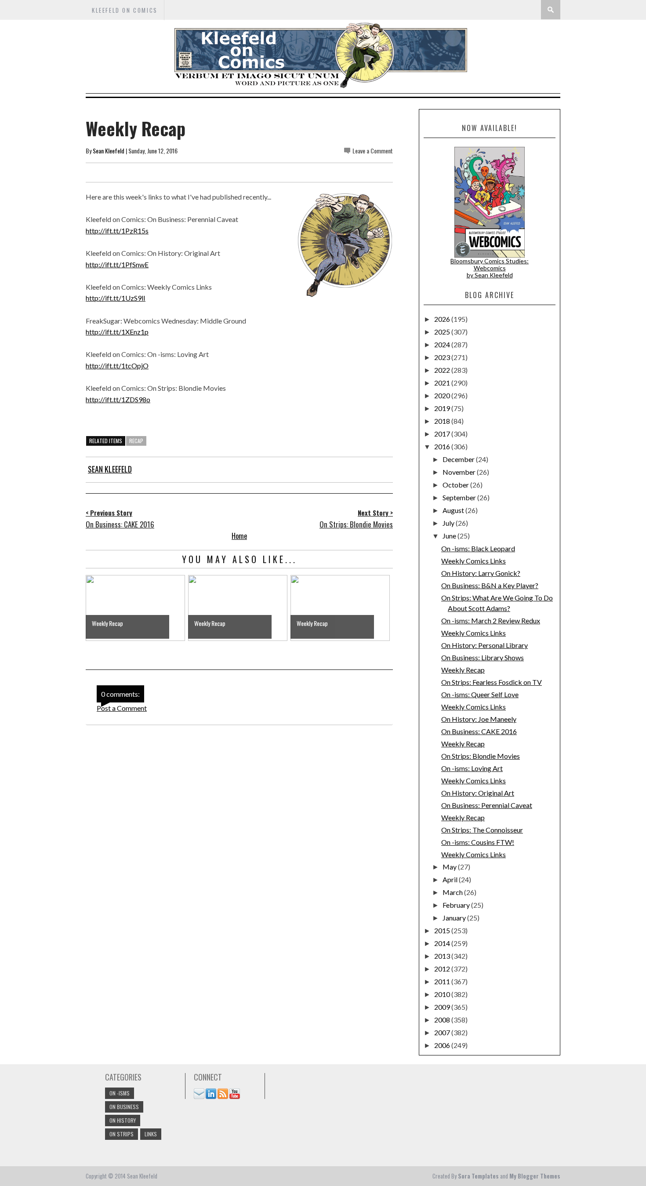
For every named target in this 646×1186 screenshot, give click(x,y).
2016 (442, 446)
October (456, 484)
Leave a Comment (372, 150)
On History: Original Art (477, 793)
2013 (442, 956)
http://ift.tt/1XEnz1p (117, 331)
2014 (442, 943)
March (453, 892)
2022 (442, 370)
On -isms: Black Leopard (478, 548)
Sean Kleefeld (108, 150)
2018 (442, 421)
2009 (442, 1007)
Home (239, 536)
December (459, 459)
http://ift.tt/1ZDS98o (118, 399)
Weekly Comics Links (473, 561)
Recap (136, 440)
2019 (442, 408)
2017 (442, 433)
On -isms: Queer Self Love (480, 694)
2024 (442, 344)
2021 (442, 382)
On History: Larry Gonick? (480, 573)
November (460, 472)
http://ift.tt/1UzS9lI (115, 298)
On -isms (119, 1093)
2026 (442, 319)
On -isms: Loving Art (472, 768)
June (450, 535)
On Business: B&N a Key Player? (489, 585)
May (450, 866)
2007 (442, 1032)
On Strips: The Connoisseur (482, 830)
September (460, 497)
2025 (442, 331)
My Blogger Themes (534, 1175)
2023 (442, 357)
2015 (442, 930)
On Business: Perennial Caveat (486, 805)
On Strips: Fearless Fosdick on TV (491, 682)
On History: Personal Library (484, 645)
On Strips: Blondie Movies (480, 756)
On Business (124, 1106)
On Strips (121, 1134)
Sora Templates (478, 1175)
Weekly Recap (463, 670)
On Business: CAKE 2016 (479, 731)
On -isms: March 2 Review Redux (490, 620)
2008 (442, 1019)
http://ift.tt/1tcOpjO (117, 365)
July (449, 523)
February (457, 905)
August (454, 510)
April (451, 879)
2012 (442, 968)
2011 (442, 981)
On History (122, 1120)
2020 (442, 395)
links (151, 1134)
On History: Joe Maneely (478, 719)
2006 (442, 1045)
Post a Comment (122, 708)
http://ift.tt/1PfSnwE (117, 264)
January (455, 917)
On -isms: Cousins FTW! (477, 842)
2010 (442, 994)
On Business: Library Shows (482, 657)
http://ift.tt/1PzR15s (117, 230)
